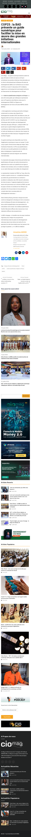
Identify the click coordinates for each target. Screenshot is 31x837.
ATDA (26, 3)
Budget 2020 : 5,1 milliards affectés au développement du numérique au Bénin (11, 688)
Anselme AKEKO (6, 48)
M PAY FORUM (4, 3)
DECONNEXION (10, 1)
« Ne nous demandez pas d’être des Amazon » (19, 488)
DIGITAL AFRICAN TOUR (12, 3)
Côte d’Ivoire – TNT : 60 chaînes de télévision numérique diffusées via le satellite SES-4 (12, 656)
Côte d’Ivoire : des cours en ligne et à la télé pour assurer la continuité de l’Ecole (13, 569)
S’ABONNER (5, 1)
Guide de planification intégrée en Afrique (15, 268)
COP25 (3, 268)
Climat (23, 266)
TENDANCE (10, 20)
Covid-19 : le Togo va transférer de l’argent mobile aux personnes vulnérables (14, 597)
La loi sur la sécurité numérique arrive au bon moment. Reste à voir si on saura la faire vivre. (19, 496)
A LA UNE (4, 20)
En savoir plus (16, 248)
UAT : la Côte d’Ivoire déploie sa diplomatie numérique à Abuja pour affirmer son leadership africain (19, 514)
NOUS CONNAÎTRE (17, 1)
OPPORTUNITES (24, 1)
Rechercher (26, 396)
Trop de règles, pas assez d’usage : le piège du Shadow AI (19, 521)
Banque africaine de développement (11, 266)
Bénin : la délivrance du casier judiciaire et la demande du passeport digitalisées (12, 625)
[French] (25, 6)
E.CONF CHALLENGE (21, 3)
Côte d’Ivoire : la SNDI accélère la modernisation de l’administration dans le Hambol (20, 505)
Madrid (3, 271)
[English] (22, 6)
